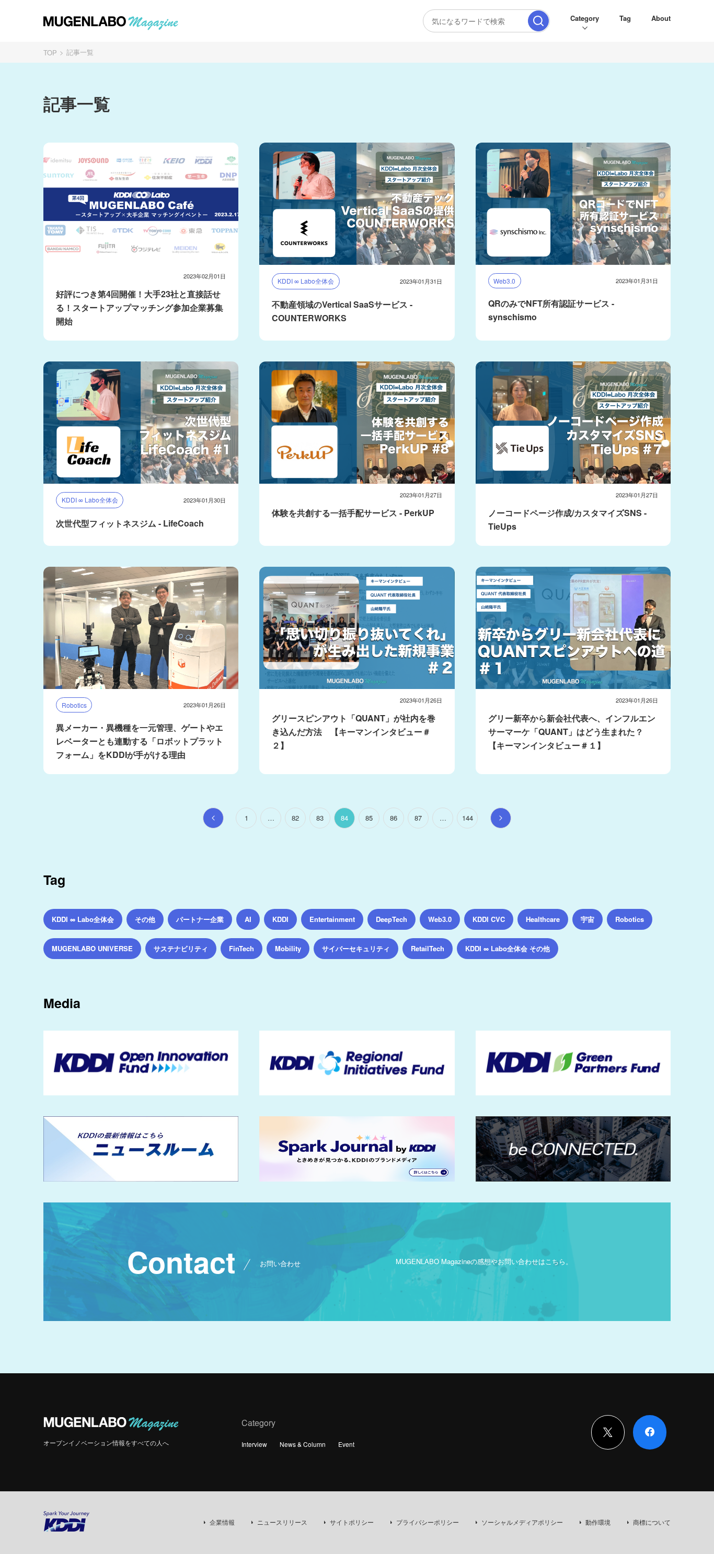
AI (248, 919)
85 (369, 818)
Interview (254, 1444)
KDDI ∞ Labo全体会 (83, 919)
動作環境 (598, 1521)
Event (346, 1444)
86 (393, 818)
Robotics (629, 919)
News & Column (303, 1444)
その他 (145, 919)
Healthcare (543, 919)
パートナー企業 (200, 919)
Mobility (288, 948)
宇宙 (587, 919)
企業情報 (222, 1521)
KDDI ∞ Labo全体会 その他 (507, 948)
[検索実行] (538, 20)
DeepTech (391, 919)
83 (320, 818)
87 (418, 818)
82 (295, 818)
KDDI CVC (489, 919)
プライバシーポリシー (427, 1521)
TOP (50, 52)
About (661, 18)
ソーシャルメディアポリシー (522, 1521)
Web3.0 (440, 919)
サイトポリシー (352, 1521)
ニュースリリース (282, 1521)
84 (344, 818)
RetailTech (427, 948)
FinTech (241, 948)
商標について (652, 1521)
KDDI (280, 919)
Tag (625, 18)
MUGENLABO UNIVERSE (92, 948)
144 (467, 818)
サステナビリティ (181, 948)
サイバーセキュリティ (356, 948)
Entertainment (332, 919)
